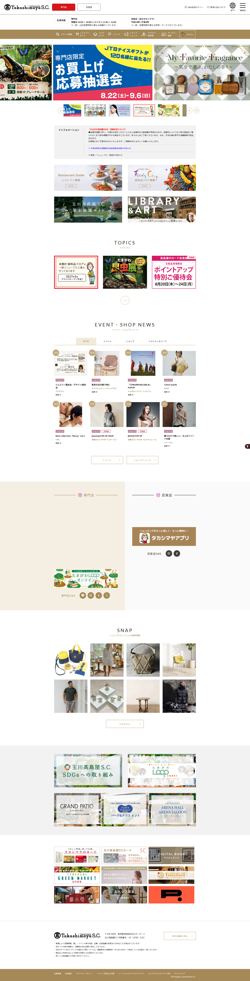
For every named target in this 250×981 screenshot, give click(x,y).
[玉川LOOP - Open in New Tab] (162, 770)
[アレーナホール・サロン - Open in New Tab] (172, 809)
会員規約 (68, 973)
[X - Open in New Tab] (106, 595)
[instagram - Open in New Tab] (91, 595)
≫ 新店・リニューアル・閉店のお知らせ (105, 155)
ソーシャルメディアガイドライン (131, 973)
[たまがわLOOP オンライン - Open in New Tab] (86, 586)
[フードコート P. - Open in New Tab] (171, 901)
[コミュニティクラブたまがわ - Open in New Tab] (171, 881)
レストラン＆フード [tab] (158, 341)
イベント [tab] (107, 341)
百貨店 (89, 7)
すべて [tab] (86, 341)
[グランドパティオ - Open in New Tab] (77, 809)
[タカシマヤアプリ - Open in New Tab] (164, 544)
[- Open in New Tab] (100, 110)
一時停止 (197, 110)
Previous (61, 110)
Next (189, 110)
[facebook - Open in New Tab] (98, 595)
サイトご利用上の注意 (105, 973)
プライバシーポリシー (84, 973)
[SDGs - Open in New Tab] (88, 770)
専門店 (64, 7)
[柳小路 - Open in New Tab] (77, 901)
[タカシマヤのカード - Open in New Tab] (77, 862)
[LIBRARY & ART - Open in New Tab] (162, 220)
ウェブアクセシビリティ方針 (159, 973)
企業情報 (57, 973)
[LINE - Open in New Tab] (83, 595)
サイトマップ (179, 973)
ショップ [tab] (130, 341)
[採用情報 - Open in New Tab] (124, 901)
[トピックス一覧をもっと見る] (125, 300)
